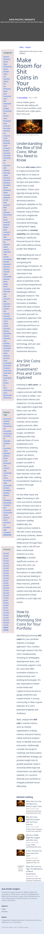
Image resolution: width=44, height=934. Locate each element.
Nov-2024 (6, 553)
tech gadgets (7, 158)
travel (5, 254)
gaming (5, 220)
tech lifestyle (7, 348)
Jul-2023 (5, 600)
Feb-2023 (6, 603)
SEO (4, 84)
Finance (28, 47)
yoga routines (7, 431)
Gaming (5, 61)
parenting (6, 309)
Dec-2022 (6, 563)
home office (6, 222)
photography (7, 190)
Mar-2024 (6, 595)
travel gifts (6, 271)
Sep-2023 (6, 575)
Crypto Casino (7, 370)
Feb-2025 (6, 615)
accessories (6, 178)
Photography (7, 89)
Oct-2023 (6, 598)
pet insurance (7, 418)
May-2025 (6, 622)
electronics (6, 355)
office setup (6, 291)
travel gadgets (7, 259)
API (4, 385)
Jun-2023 (5, 605)
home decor (6, 182)
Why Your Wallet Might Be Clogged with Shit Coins (33, 837)
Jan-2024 (5, 583)
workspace (6, 269)
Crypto (5, 360)
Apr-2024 (6, 556)
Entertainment (7, 66)
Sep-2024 (6, 590)
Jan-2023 (5, 558)
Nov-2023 (6, 573)
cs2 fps (5, 460)
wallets (5, 353)
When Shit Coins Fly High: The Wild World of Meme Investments (34, 870)
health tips (6, 234)
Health (5, 74)
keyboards (6, 336)
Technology (6, 79)
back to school (7, 215)
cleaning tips (7, 180)
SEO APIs (6, 116)
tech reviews (7, 128)
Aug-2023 (6, 568)
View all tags (7, 535)
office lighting (7, 333)
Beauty (5, 91)
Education (6, 71)
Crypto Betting (7, 378)
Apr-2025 (6, 617)
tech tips (5, 200)
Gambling (6, 108)
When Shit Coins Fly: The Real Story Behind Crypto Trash (34, 803)
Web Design (6, 59)
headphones (6, 346)
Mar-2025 (6, 620)
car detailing (6, 532)
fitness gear (6, 306)
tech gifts (6, 257)
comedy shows (7, 433)
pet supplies (6, 185)
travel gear (6, 267)
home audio (6, 173)
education (6, 495)
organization (7, 338)
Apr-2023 (6, 570)
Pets (4, 86)
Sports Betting (7, 363)
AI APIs (5, 138)
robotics (5, 515)
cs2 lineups (6, 443)
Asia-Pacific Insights (22, 19)
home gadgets (7, 276)
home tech (6, 358)
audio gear (6, 279)
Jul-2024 (5, 608)
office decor (6, 131)
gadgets (5, 175)
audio (5, 294)
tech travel (6, 313)
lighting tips (6, 143)
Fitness (5, 64)
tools (4, 311)
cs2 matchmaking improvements (7, 500)
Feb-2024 (6, 585)
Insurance (6, 56)
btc (4, 446)
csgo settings (7, 448)
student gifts (6, 252)
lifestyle (5, 187)
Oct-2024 (6, 610)
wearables (6, 262)
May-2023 (6, 593)
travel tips (6, 331)
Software (5, 81)
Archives (4, 911)
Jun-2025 (5, 625)
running (5, 478)
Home (21, 47)
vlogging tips (7, 264)
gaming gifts (6, 155)
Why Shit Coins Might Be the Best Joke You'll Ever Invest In (33, 821)
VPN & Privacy (7, 397)
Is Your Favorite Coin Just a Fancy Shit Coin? (34, 853)
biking (5, 207)
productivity (6, 197)
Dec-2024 (6, 612)
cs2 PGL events (7, 512)
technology (6, 140)
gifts (4, 160)
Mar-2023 (6, 566)
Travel (5, 106)
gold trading (6, 441)
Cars (4, 76)
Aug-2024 (6, 578)
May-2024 (6, 588)
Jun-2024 (5, 580)
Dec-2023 (6, 561)
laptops (5, 274)
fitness (5, 217)
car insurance (7, 510)
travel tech (6, 351)
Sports (5, 98)
